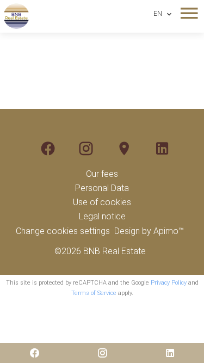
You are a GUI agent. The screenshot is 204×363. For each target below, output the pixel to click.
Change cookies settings (63, 231)
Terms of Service (93, 293)
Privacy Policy (169, 282)
